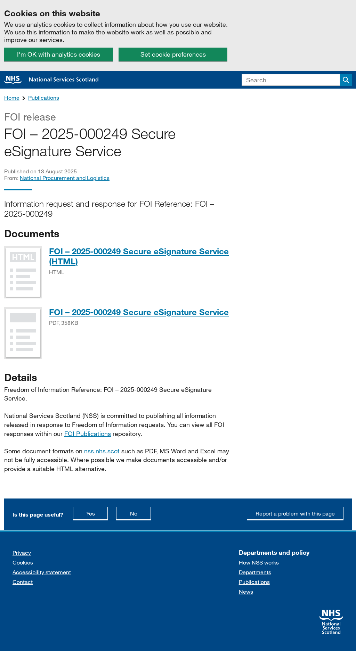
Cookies (23, 562)
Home (11, 97)
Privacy (22, 552)
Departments (255, 572)
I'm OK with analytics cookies (58, 54)
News (246, 591)
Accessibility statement (42, 572)
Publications (43, 97)
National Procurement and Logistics (65, 177)
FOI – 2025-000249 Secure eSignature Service (139, 312)
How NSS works (259, 562)
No (140, 513)
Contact (23, 581)
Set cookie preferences (173, 54)
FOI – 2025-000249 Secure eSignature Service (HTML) (139, 256)
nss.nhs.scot (102, 451)
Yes (97, 513)
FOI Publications (87, 433)
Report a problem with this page (295, 513)
